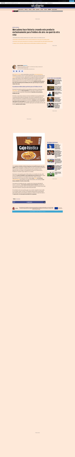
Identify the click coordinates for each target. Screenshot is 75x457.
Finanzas (30, 9)
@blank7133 (25, 65)
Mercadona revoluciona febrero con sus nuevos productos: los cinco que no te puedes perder (31, 39)
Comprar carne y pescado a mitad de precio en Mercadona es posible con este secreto (29, 43)
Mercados (37, 9)
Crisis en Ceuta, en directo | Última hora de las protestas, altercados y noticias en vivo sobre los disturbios (35, 11)
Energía (34, 9)
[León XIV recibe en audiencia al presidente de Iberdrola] (51, 94)
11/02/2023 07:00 (20, 69)
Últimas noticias (21, 9)
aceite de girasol (16, 179)
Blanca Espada (20, 65)
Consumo (49, 9)
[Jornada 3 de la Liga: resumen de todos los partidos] (51, 174)
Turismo (41, 9)
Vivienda (45, 9)
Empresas (26, 9)
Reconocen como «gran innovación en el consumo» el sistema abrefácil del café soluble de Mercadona (33, 41)
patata (35, 178)
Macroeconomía (54, 9)
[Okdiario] (37, 5)
